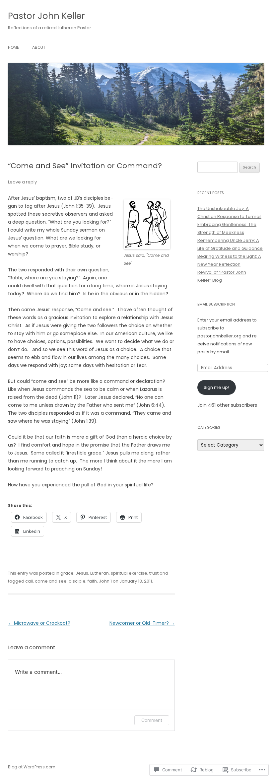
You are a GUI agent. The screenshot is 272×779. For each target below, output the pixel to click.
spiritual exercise (129, 573)
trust (154, 573)
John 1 (105, 581)
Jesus (82, 573)
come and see (51, 581)
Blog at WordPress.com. (32, 767)
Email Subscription (216, 304)
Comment (151, 720)
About (38, 47)
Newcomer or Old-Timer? (142, 623)
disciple (77, 581)
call (29, 581)
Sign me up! (216, 387)
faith (92, 581)
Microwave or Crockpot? (39, 623)
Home (13, 47)
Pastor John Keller (46, 16)
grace (67, 573)
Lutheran (99, 573)
